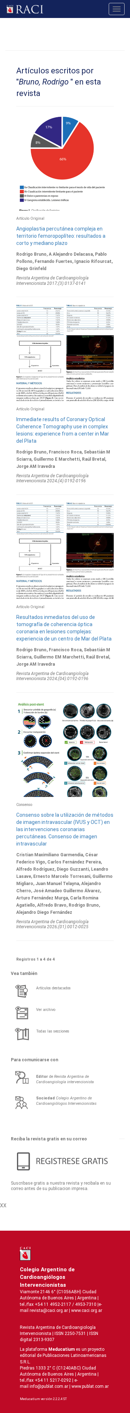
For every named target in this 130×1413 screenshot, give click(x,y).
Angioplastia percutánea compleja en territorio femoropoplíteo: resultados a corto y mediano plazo (60, 236)
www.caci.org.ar (86, 1310)
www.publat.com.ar (89, 1386)
